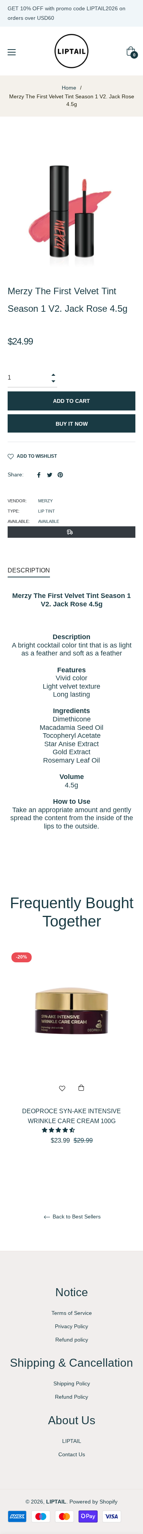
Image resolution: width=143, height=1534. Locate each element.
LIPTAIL (71, 1441)
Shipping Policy (71, 1383)
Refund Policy (71, 1397)
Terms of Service (71, 1313)
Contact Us (71, 1454)
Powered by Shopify (93, 1502)
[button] (59, 1130)
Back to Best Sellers (76, 1216)
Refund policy (71, 1340)
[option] (71, 1060)
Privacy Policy (71, 1326)
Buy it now (72, 424)
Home (69, 88)
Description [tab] (29, 570)
